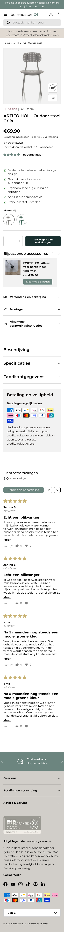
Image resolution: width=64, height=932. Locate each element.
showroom (12, 34)
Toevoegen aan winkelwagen (43, 241)
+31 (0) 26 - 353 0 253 (32, 6)
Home (6, 43)
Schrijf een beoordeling (24, 490)
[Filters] (48, 490)
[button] (58, 14)
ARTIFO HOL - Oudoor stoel (27, 43)
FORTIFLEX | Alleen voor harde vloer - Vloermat (36, 267)
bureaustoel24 (18, 923)
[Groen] (21, 219)
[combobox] (32, 22)
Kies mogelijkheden (38, 281)
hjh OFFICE (10, 109)
